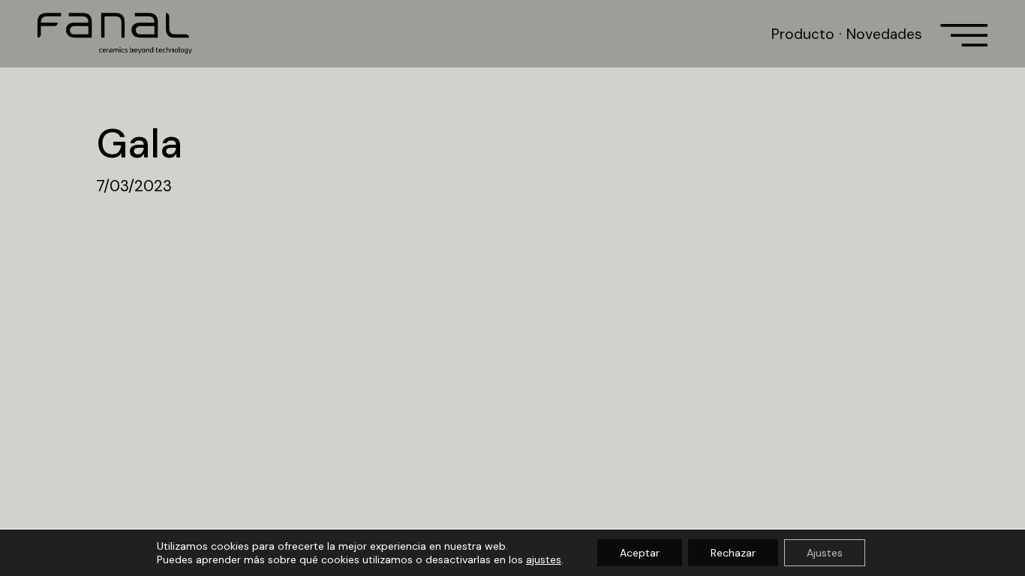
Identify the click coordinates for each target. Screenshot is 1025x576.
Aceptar (640, 553)
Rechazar (733, 553)
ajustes (543, 559)
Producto (802, 34)
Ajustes (825, 553)
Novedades (884, 34)
